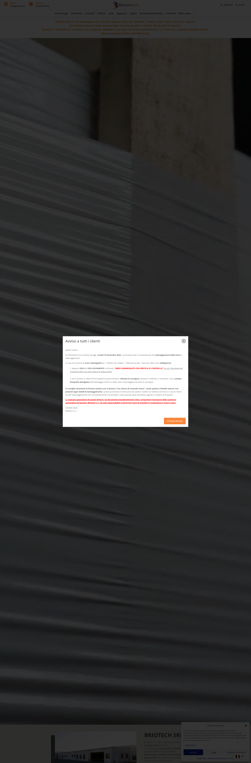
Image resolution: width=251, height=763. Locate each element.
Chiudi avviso (175, 421)
